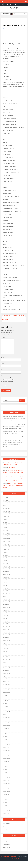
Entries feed (5, 841)
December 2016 (6, 717)
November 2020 (6, 601)
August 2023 (6, 516)
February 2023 (6, 533)
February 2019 (6, 659)
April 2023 (5, 527)
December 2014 (6, 783)
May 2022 (5, 557)
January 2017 (6, 714)
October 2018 (6, 670)
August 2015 (6, 761)
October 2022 (6, 544)
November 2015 (6, 753)
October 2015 (6, 755)
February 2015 (6, 777)
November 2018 (6, 667)
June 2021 (5, 582)
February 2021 (6, 593)
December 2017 (6, 684)
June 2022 (5, 555)
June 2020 (5, 615)
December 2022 (6, 538)
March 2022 (5, 563)
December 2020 (6, 599)
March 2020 (5, 623)
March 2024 (5, 500)
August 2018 (6, 676)
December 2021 (6, 566)
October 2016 (6, 722)
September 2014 (6, 791)
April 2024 (5, 497)
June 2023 (5, 522)
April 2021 (5, 588)
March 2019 (5, 656)
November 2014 (6, 786)
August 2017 (6, 695)
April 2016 (5, 739)
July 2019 (5, 645)
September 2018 (6, 673)
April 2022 (5, 560)
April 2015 (5, 772)
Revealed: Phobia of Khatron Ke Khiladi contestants (12, 319)
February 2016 (6, 744)
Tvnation (14, 8)
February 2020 (6, 626)
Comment (3, 337)
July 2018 (5, 678)
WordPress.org (6, 847)
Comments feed (6, 844)
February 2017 (6, 711)
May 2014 (5, 802)
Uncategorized (6, 829)
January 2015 (6, 780)
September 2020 (6, 607)
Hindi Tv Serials (6, 823)
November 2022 (6, 541)
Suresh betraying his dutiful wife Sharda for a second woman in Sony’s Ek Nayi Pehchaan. (13, 485)
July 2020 (5, 612)
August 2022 (6, 549)
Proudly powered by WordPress (8, 856)
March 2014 (5, 808)
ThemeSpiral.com (15, 858)
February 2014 (6, 810)
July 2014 (5, 797)
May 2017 (5, 703)
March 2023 (5, 530)
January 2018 (6, 681)
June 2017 (5, 700)
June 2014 (5, 799)
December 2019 (6, 632)
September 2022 (6, 546)
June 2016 (5, 733)
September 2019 (6, 640)
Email (2, 363)
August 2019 (6, 643)
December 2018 (6, 665)
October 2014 (6, 788)
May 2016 (5, 736)
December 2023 (6, 508)
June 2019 (5, 648)
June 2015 (5, 766)
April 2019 (5, 654)
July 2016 (5, 731)
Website (3, 369)
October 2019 (6, 637)
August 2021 (6, 577)
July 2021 (5, 579)
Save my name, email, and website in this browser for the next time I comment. (7, 379)
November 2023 (6, 511)
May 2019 (5, 651)
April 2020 (5, 621)
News (4, 23)
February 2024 (6, 502)
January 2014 (6, 813)
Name (2, 357)
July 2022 (5, 552)
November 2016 (6, 720)
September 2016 (6, 725)
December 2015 (6, 750)
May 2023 (5, 524)
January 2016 (6, 747)
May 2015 (5, 769)
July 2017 (5, 698)
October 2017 (6, 689)
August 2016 (6, 728)
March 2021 (5, 590)
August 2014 (6, 794)
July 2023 (5, 519)
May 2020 (5, 618)
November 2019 (6, 634)
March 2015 (5, 775)
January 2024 (6, 505)
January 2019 (6, 662)
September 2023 (6, 513)
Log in (4, 839)
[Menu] (2, 1)
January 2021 (6, 596)
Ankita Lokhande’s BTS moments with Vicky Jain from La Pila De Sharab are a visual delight (14, 437)
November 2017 (6, 687)
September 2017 (6, 692)
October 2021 (6, 571)
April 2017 (5, 706)
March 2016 (5, 742)
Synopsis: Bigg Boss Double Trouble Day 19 (14, 315)
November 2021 (6, 568)
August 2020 (6, 610)
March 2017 (5, 709)
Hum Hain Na (11, 467)
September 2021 (6, 574)
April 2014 (5, 805)
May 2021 (5, 585)
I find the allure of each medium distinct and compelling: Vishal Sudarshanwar (13, 432)
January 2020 (6, 629)
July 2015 (5, 764)
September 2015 (6, 758)
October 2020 (6, 604)
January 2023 (6, 535)
